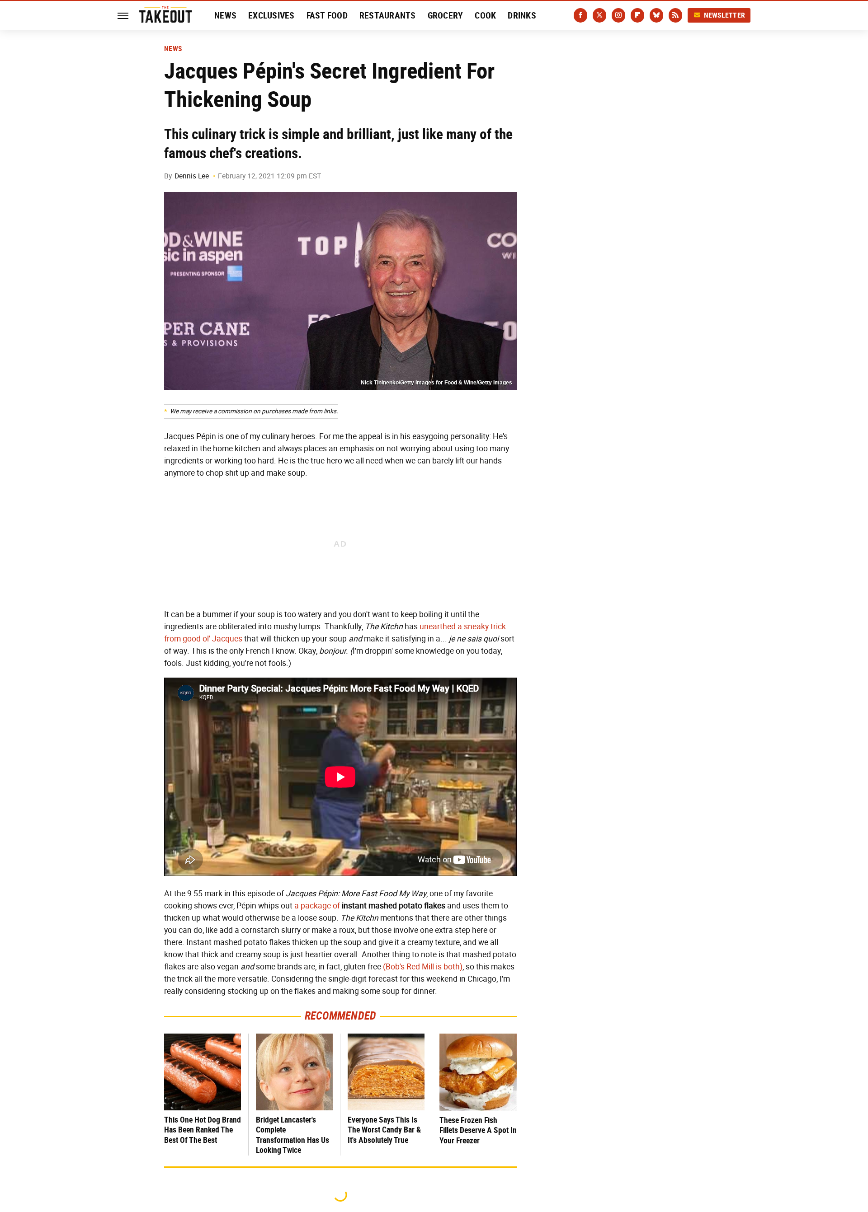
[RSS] (675, 15)
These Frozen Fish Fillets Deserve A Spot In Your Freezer (478, 1130)
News (225, 15)
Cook (485, 15)
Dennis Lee (192, 176)
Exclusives (271, 15)
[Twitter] (599, 15)
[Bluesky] (656, 15)
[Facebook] (580, 15)
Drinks (522, 15)
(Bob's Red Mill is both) (422, 967)
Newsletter (724, 15)
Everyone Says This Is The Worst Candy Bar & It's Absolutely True (384, 1130)
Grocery (445, 15)
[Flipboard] (637, 15)
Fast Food (327, 15)
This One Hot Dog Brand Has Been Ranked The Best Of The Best (202, 1130)
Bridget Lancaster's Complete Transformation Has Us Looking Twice (292, 1135)
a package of (317, 906)
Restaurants (387, 15)
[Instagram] (618, 15)
